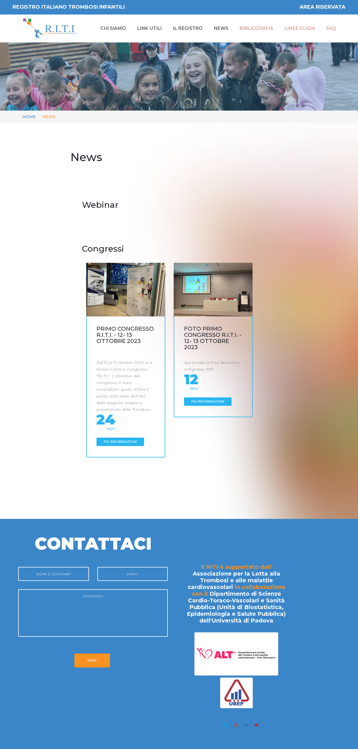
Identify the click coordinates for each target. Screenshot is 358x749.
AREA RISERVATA (322, 7)
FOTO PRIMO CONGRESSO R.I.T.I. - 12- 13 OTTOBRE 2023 (212, 337)
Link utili (149, 28)
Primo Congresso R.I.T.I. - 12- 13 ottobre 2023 (125, 334)
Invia (92, 660)
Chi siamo (113, 28)
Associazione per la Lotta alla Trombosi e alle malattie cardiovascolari (234, 580)
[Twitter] (226, 725)
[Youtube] (256, 725)
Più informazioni (120, 442)
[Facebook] (216, 725)
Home (29, 116)
